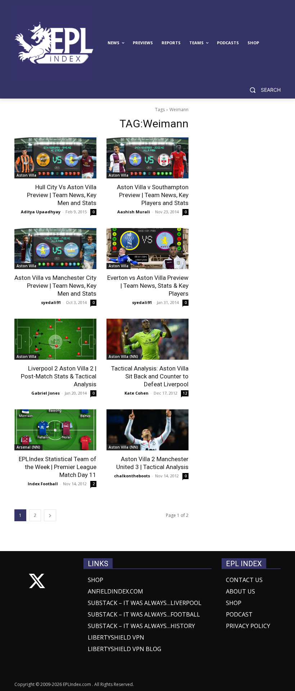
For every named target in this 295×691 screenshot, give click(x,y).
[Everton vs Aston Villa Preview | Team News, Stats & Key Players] (147, 248)
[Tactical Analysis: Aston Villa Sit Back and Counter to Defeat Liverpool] (147, 339)
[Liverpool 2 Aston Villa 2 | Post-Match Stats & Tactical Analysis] (55, 339)
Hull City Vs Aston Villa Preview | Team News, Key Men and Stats (61, 194)
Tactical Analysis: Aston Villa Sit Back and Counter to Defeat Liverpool (150, 376)
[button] (262, 90)
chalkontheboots (132, 475)
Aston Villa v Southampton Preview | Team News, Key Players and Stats (153, 194)
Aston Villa (26, 175)
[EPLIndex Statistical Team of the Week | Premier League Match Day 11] (55, 429)
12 (185, 393)
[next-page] (50, 515)
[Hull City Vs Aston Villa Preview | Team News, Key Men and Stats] (55, 157)
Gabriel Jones (45, 393)
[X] (36, 582)
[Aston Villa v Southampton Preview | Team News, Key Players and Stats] (147, 157)
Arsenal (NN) (28, 447)
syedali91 (51, 302)
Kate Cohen (136, 393)
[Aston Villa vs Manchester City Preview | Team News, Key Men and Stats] (55, 248)
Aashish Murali (133, 211)
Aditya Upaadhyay (40, 211)
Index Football (43, 483)
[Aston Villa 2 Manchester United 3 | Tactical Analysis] (147, 429)
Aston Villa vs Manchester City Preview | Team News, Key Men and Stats (55, 285)
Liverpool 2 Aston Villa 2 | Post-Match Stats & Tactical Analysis (58, 376)
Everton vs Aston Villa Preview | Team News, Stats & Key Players (148, 285)
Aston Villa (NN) (123, 356)
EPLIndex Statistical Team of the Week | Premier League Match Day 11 (57, 466)
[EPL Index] (54, 42)
